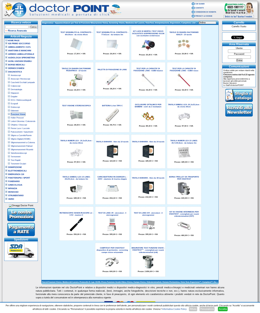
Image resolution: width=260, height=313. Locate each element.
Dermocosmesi (16, 68)
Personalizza (207, 309)
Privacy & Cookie (203, 16)
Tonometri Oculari (18, 164)
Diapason (15, 93)
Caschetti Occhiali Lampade (23, 82)
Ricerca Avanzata (17, 31)
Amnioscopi (16, 75)
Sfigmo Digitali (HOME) (20, 139)
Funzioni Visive (18, 114)
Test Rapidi (15, 160)
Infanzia (12, 188)
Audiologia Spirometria (21, 58)
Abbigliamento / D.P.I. (19, 47)
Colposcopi (15, 86)
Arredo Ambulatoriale (21, 54)
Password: (239, 54)
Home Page (13, 40)
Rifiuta (193, 309)
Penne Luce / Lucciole (20, 128)
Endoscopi (15, 107)
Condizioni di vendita (205, 12)
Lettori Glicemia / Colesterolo (23, 121)
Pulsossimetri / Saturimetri (22, 132)
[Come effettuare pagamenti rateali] (21, 236)
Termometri (16, 157)
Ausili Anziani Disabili (20, 61)
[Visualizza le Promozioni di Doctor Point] (21, 221)
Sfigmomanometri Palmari (22, 146)
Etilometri (15, 111)
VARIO (11, 199)
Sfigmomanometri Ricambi (22, 149)
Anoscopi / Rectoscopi (20, 79)
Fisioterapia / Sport (19, 178)
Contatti (199, 8)
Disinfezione (15, 167)
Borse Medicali (16, 65)
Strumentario (16, 195)
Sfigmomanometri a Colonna (23, 142)
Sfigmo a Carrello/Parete (21, 135)
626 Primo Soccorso (19, 43)
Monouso (13, 192)
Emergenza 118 (16, 174)
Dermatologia (16, 89)
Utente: (239, 48)
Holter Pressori (17, 118)
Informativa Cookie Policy (174, 309)
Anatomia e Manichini (19, 50)
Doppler (14, 96)
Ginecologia (15, 185)
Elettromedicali (17, 171)
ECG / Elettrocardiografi (21, 100)
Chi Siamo (200, 4)
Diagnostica (15, 72)
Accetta (223, 309)
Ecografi (14, 104)
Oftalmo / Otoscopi (19, 125)
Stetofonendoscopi (19, 153)
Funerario (14, 181)
